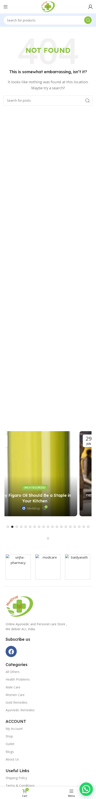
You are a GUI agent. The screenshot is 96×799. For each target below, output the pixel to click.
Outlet (10, 744)
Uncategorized (48, 487)
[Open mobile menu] (5, 6)
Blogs (10, 752)
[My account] (90, 6)
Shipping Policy (16, 778)
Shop (9, 736)
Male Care (13, 687)
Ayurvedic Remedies (20, 710)
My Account (14, 728)
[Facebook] (11, 651)
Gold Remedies (16, 702)
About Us (12, 759)
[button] (8, 526)
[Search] (88, 20)
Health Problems (18, 679)
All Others (13, 672)
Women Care (15, 695)
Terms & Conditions (20, 785)
